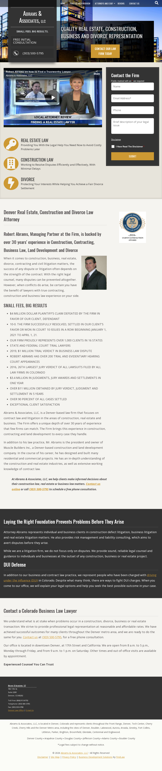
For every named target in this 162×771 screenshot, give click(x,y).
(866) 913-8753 (22, 700)
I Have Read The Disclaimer (130, 146)
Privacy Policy (69, 757)
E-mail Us (30, 710)
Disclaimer (116, 139)
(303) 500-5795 (33, 53)
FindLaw (120, 757)
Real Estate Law (34, 140)
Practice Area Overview (80, 3)
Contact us (30, 637)
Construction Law (37, 159)
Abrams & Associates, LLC (74, 752)
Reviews (121, 3)
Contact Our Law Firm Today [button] (105, 51)
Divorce (28, 179)
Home (63, 3)
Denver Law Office (16, 710)
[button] (159, 748)
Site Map (55, 757)
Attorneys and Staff (104, 3)
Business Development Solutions (95, 757)
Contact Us (134, 3)
